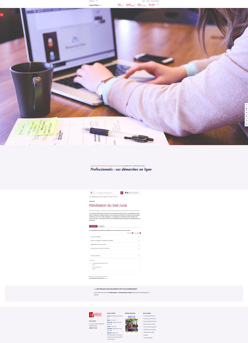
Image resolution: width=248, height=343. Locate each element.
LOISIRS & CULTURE (141, 5)
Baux (101, 196)
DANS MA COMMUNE (130, 5)
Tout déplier (137, 233)
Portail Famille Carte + (150, 316)
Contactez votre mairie (150, 318)
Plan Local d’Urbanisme (150, 327)
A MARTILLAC (120, 5)
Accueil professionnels (94, 196)
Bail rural (105, 196)
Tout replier (129, 233)
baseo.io (106, 278)
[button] (1, 14)
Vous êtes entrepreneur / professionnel (112, 166)
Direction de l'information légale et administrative (98, 276)
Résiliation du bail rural (113, 196)
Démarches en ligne (149, 332)
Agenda (146, 335)
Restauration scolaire (149, 324)
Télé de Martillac (148, 337)
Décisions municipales (150, 329)
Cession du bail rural (96, 267)
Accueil (92, 166)
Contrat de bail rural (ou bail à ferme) (100, 263)
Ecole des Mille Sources (150, 321)
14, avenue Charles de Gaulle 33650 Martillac (96, 326)
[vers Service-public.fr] (132, 193)
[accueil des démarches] (91, 192)
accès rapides (152, 5)
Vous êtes (98, 166)
